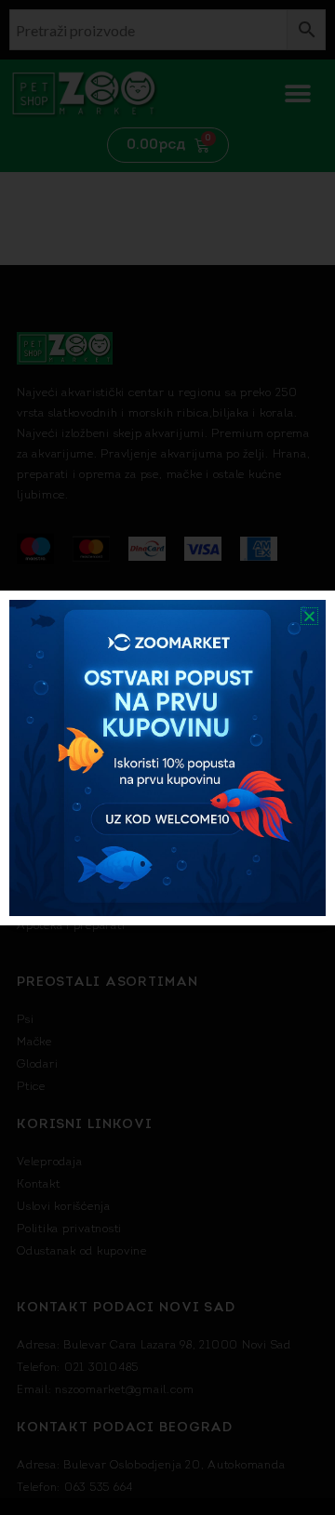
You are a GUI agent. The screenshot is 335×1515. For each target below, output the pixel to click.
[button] (309, 616)
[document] (167, 757)
